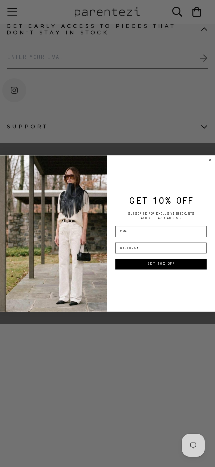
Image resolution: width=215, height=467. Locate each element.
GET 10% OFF (162, 264)
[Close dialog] (210, 160)
